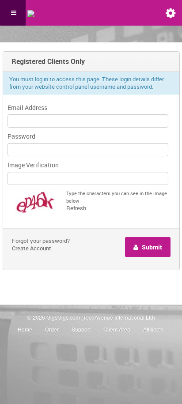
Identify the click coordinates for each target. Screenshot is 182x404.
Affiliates (153, 329)
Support (81, 329)
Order (52, 329)
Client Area (116, 329)
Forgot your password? (41, 241)
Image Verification (33, 165)
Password (21, 136)
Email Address (27, 107)
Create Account (31, 248)
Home (25, 329)
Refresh (76, 208)
